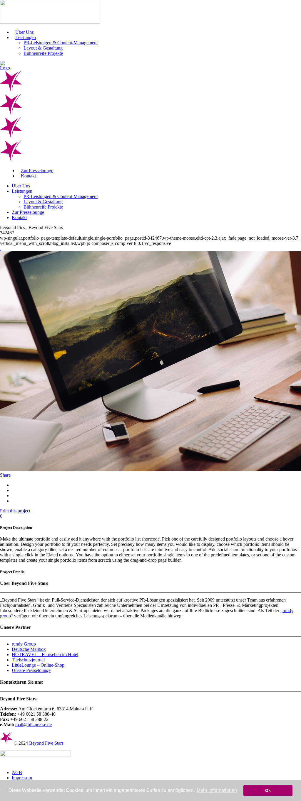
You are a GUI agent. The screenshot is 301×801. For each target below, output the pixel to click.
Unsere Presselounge (31, 670)
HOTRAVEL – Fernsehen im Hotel (45, 654)
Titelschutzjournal (28, 659)
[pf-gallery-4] (0, 248)
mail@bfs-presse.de (33, 724)
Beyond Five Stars (46, 743)
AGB (17, 772)
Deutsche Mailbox (29, 649)
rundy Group (24, 643)
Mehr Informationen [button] (217, 790)
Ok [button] (268, 790)
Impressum (22, 777)
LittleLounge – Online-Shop (38, 665)
